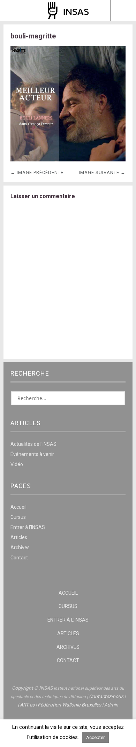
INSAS (68, 10)
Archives (20, 547)
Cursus (18, 517)
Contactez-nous (106, 696)
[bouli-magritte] (68, 159)
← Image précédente (36, 172)
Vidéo (16, 464)
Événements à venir (32, 454)
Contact (19, 557)
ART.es (27, 705)
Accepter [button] (95, 737)
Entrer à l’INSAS (27, 527)
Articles (18, 537)
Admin (111, 705)
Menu (13, 10)
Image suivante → (102, 172)
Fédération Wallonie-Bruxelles (69, 705)
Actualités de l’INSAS (33, 444)
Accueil (18, 507)
